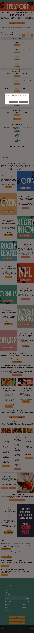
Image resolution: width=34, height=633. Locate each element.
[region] (17, 99)
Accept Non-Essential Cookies (23, 102)
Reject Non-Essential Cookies (13, 102)
